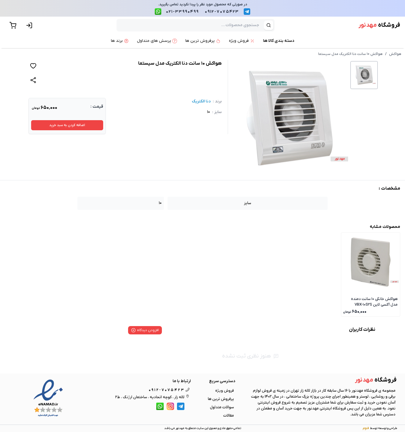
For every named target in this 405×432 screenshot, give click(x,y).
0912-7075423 (222, 12)
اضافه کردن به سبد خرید (67, 125)
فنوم (366, 428)
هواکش (395, 54)
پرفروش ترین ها (221, 398)
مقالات (228, 415)
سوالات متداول (222, 407)
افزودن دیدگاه (148, 330)
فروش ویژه (224, 390)
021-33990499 (182, 12)
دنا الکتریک (201, 101)
